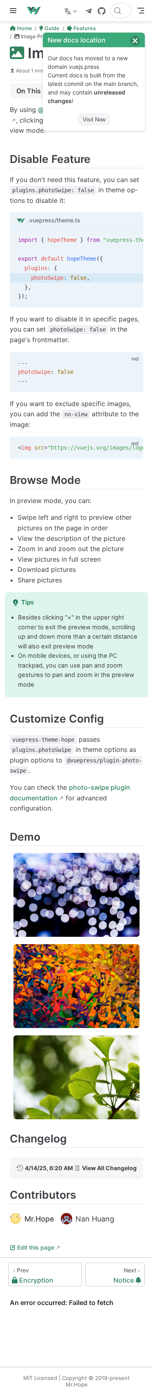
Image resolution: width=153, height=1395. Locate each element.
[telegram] (88, 11)
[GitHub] (101, 11)
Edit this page (35, 1247)
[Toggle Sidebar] (15, 10)
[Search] (121, 10)
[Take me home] (36, 10)
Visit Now (94, 119)
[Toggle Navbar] (140, 10)
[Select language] (71, 10)
